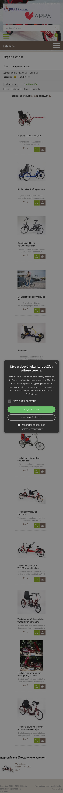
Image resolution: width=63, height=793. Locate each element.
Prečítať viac (31, 394)
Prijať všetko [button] (31, 409)
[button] (31, 396)
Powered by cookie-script (32, 429)
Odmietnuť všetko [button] (31, 417)
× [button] (56, 363)
